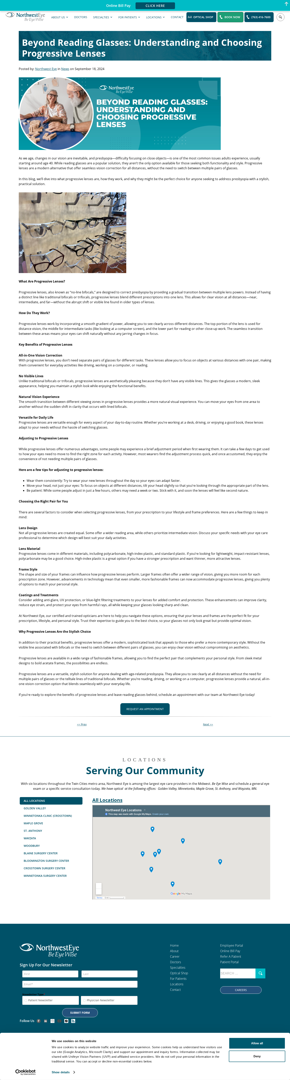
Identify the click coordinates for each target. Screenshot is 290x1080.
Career (175, 956)
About (174, 951)
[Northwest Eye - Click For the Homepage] (25, 17)
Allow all (257, 1043)
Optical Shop (203, 17)
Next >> (208, 724)
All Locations (107, 800)
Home (174, 945)
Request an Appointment (145, 709)
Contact (177, 17)
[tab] (51, 801)
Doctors (80, 17)
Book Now (232, 17)
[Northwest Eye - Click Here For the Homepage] (49, 953)
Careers (241, 990)
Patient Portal (229, 962)
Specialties (101, 17)
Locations (154, 17)
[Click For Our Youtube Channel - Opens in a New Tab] (59, 1021)
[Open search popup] (280, 17)
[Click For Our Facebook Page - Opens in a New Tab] (39, 1021)
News (65, 69)
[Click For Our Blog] (73, 1021)
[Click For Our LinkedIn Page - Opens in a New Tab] (46, 1021)
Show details (61, 1072)
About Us (58, 17)
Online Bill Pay (230, 951)
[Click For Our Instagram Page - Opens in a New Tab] (52, 1021)
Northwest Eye (46, 69)
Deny (257, 1056)
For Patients (127, 17)
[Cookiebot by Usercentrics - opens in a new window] (25, 1072)
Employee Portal (231, 945)
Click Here (155, 6)
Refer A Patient (230, 956)
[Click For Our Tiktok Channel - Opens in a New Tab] (66, 1021)
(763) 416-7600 (260, 17)
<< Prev (82, 724)
